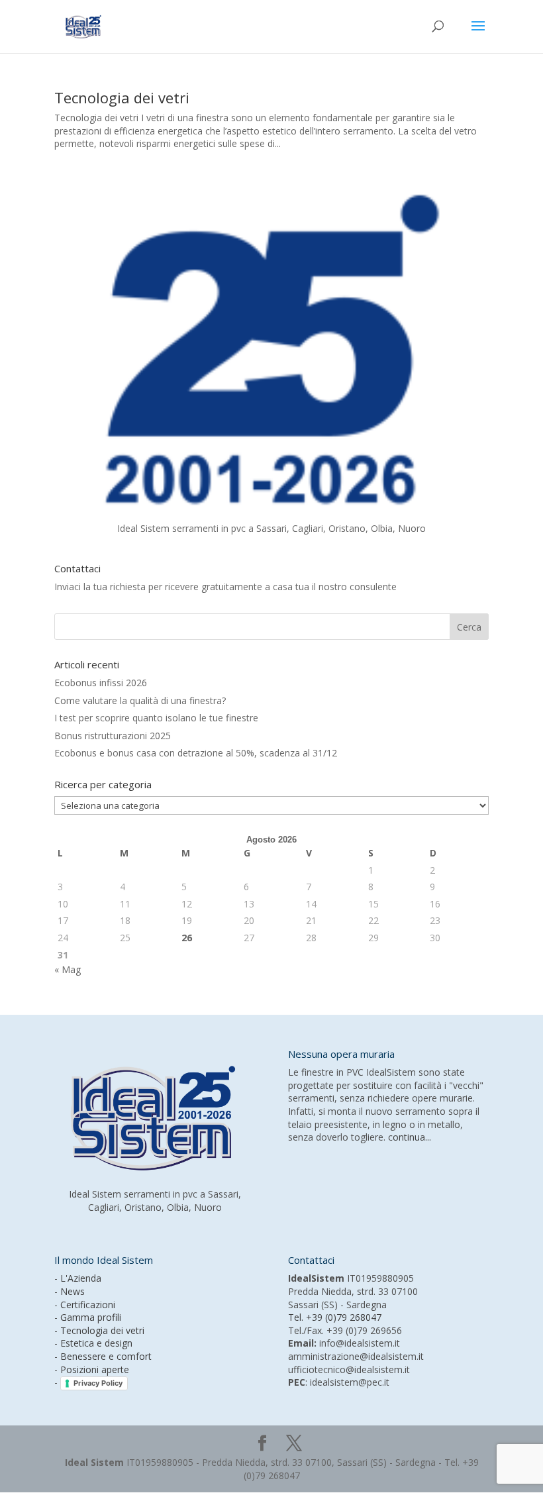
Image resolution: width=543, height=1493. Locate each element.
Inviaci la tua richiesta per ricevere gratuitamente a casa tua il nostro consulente (225, 586)
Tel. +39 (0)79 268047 (334, 1317)
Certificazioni (87, 1304)
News (72, 1291)
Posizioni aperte (94, 1369)
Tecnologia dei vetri (121, 97)
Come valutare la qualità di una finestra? (140, 700)
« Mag (67, 969)
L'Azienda (80, 1278)
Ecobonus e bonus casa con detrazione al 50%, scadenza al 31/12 (195, 752)
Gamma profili (90, 1317)
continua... (409, 1137)
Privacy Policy (98, 1383)
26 (186, 937)
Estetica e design (96, 1343)
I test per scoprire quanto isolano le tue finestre (156, 717)
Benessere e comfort (106, 1356)
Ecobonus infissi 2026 (100, 682)
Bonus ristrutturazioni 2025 (112, 735)
